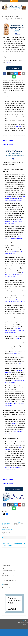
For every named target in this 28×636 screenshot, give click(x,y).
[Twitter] (16, 73)
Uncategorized (7, 537)
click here (8, 62)
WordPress (24, 626)
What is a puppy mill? (18, 522)
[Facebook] (4, 73)
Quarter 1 (18, 338)
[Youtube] (19, 73)
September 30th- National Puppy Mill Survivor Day (6, 523)
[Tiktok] (12, 73)
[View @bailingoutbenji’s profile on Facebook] (2, 587)
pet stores (9, 196)
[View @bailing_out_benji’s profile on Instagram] (7, 587)
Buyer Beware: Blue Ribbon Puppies (10, 580)
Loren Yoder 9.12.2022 (14, 353)
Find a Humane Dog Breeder (8, 577)
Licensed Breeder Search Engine (9, 570)
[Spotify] (14, 76)
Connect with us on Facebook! (11, 556)
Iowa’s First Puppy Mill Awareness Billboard (7, 530)
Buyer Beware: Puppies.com (8, 573)
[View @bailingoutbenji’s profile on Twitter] (5, 587)
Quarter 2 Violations (8, 144)
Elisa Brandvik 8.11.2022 (15, 330)
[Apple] (23, 73)
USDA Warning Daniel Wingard (17, 301)
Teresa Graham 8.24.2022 (11, 403)
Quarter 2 (14, 251)
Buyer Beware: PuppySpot (8, 568)
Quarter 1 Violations (8, 140)
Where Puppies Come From (8, 575)
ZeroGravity (22, 620)
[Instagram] (8, 73)
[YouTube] (9, 587)
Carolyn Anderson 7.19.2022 (12, 467)
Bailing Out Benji (6, 18)
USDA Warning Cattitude (16, 238)
